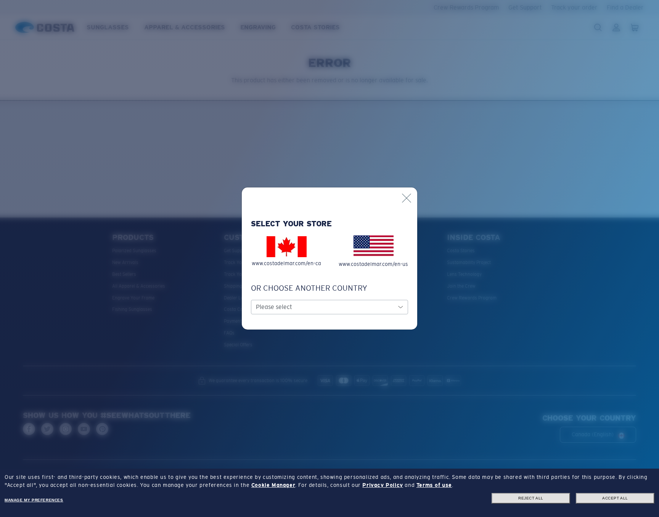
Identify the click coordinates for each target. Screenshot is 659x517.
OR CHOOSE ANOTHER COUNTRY (309, 288)
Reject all (530, 498)
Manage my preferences (34, 500)
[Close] (406, 198)
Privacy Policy (382, 485)
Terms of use (434, 485)
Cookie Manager (273, 485)
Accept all (615, 498)
